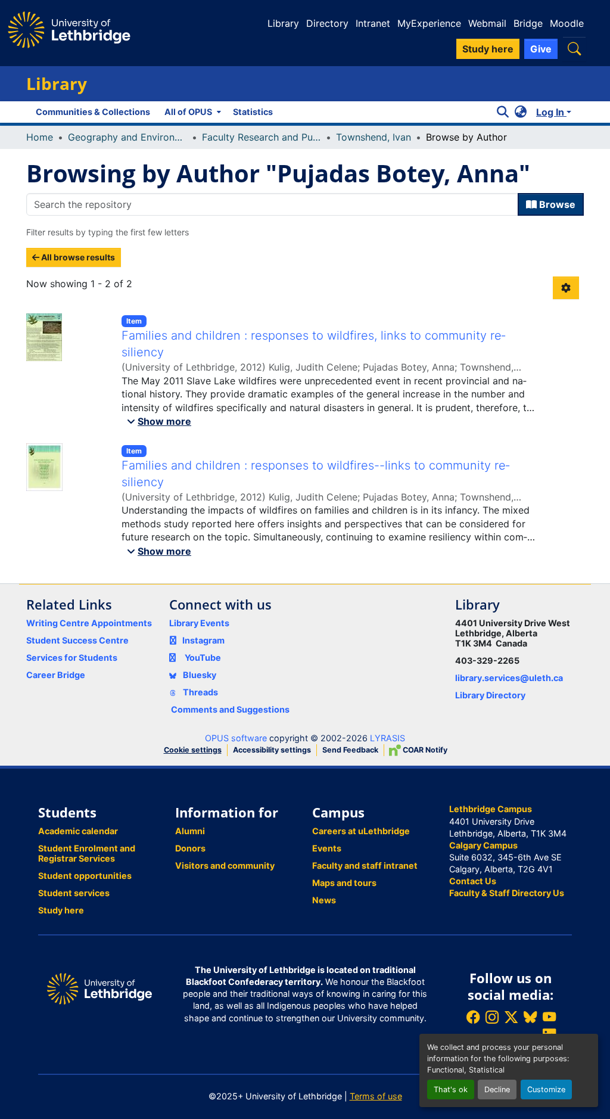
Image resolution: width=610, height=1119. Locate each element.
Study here (61, 910)
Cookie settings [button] (193, 749)
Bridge (528, 23)
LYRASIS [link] (387, 738)
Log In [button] (551, 112)
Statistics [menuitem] (253, 112)
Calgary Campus (483, 845)
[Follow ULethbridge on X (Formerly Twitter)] (511, 1017)
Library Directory (490, 695)
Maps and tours (344, 883)
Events (326, 848)
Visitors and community (225, 865)
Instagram (203, 640)
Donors (190, 848)
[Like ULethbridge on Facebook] (473, 1017)
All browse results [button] (77, 257)
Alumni (190, 831)
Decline (497, 1089)
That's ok (451, 1089)
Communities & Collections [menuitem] (93, 112)
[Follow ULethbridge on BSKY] (530, 1017)
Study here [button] (487, 49)
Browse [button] (556, 204)
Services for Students (71, 657)
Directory (327, 23)
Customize (546, 1089)
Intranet (373, 23)
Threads (199, 692)
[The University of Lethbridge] (99, 988)
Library (283, 23)
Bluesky (198, 675)
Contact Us (472, 881)
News (324, 900)
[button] (574, 48)
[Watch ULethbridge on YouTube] (549, 1017)
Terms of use (376, 1096)
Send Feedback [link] (350, 749)
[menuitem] (191, 112)
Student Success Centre (77, 640)
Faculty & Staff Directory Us (506, 893)
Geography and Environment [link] (127, 137)
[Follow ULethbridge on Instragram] (492, 1017)
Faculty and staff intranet (365, 865)
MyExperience (429, 23)
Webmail (487, 23)
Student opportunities (85, 876)
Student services (74, 893)
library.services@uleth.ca (509, 678)
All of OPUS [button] (188, 112)
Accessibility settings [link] (272, 749)
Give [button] (541, 49)
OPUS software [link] (236, 738)
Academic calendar (78, 831)
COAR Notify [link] (424, 749)
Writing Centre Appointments (89, 623)
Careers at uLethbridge (361, 831)
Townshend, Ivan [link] (373, 137)
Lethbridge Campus (490, 809)
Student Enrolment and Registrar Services (86, 853)
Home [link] (39, 137)
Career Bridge (55, 675)
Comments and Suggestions (230, 709)
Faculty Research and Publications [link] (261, 137)
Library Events (199, 623)
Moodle (567, 23)
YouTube (203, 657)
